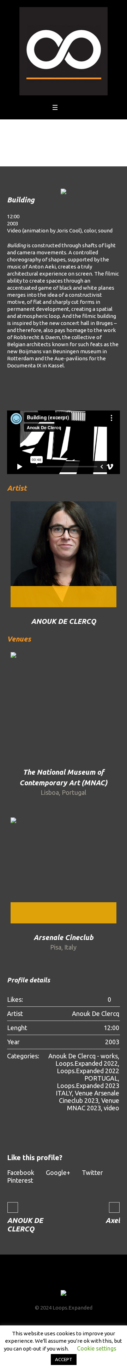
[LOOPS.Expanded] (63, 51)
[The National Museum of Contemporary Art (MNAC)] (63, 705)
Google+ (58, 1172)
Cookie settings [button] (96, 1348)
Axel (112, 1220)
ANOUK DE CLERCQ (63, 621)
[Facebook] (44, 1280)
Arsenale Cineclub (63, 937)
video (111, 1107)
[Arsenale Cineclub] (63, 870)
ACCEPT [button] (63, 1359)
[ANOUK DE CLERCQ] (63, 554)
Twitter (92, 1172)
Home (49, 155)
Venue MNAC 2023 (93, 1104)
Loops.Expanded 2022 (86, 1063)
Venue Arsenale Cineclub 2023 (89, 1096)
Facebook (20, 1172)
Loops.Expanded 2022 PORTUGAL (88, 1074)
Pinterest (20, 1180)
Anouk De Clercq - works (83, 1055)
